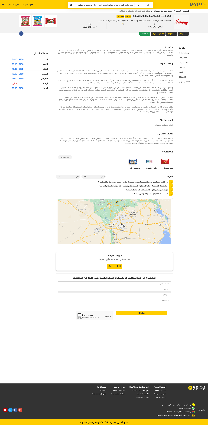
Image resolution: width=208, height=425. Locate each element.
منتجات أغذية (134, 138)
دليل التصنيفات (119, 390)
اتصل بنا (103, 390)
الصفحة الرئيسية (182, 11)
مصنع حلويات (153, 143)
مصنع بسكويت (131, 143)
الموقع (170, 34)
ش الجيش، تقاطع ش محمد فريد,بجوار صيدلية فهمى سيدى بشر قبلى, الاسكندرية (133, 182)
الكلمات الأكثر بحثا (143, 394)
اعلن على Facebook (99, 394)
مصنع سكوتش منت (109, 138)
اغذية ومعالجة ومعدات (163, 11)
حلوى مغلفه (70, 138)
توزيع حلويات (73, 141)
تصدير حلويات (145, 138)
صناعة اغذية (142, 143)
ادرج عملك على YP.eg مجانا (139, 387)
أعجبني (119, 16)
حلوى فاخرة (97, 141)
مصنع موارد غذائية (93, 138)
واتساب (143, 34)
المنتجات (182, 67)
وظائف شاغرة (161, 397)
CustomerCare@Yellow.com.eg (178, 412)
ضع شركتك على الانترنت (141, 390)
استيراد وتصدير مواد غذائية (162, 138)
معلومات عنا (101, 387)
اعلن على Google (160, 394)
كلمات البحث (183, 62)
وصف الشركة (184, 53)
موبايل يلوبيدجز (119, 387)
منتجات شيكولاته (85, 141)
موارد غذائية (107, 141)
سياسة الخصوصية (118, 394)
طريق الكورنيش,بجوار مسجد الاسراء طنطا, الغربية (147, 190)
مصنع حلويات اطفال (137, 141)
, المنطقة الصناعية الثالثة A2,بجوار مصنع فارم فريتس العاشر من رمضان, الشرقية (134, 186)
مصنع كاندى (123, 138)
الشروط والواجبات (142, 397)
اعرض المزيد (65, 157)
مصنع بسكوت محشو (154, 141)
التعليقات (182, 77)
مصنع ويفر (80, 138)
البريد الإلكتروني (184, 82)
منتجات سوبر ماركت (120, 141)
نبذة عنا (182, 48)
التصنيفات (183, 58)
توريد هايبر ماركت (166, 143)
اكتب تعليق (113, 266)
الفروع (181, 72)
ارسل (143, 313)
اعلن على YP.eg (160, 390)
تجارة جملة (64, 141)
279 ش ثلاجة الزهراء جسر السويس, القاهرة (150, 194)
